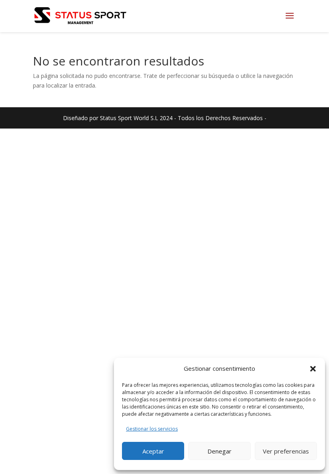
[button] (313, 369)
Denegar (219, 451)
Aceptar (153, 451)
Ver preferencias (286, 451)
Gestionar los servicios (152, 428)
